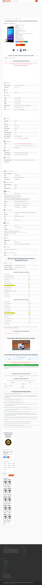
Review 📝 (26, 41)
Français (16, 582)
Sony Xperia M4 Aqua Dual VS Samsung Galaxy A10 (12, 333)
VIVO (13, 467)
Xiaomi (13, 463)
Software (23, 63)
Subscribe (11, 475)
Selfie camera (33, 63)
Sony (18, 26)
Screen (14, 63)
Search (5, 569)
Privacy (24, 555)
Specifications (6, 560)
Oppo (5, 469)
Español (12, 582)
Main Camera (28, 63)
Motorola (9, 465)
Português (26, 582)
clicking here (26, 65)
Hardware (17, 63)
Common (5, 63)
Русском (19, 582)
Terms (24, 553)
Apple (5, 463)
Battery (16, 64)
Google (13, 465)
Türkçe (22, 582)
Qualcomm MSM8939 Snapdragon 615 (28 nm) (23, 143)
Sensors (22, 64)
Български (31, 582)
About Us (24, 549)
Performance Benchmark (27, 64)
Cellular (36, 63)
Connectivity (13, 64)
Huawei (5, 465)
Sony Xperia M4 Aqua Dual (19, 85)
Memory (20, 63)
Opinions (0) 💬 (21, 41)
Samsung (9, 463)
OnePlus (5, 467)
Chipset (5, 564)
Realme (9, 467)
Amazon (22, 109)
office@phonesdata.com (8, 577)
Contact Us (25, 551)
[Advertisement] (21, 10)
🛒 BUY (18, 45)
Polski (29, 582)
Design (11, 63)
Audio (19, 64)
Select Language (5, 582)
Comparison (6, 562)
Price (9, 63)
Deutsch (14, 582)
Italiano (24, 582)
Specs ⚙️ (17, 41)
